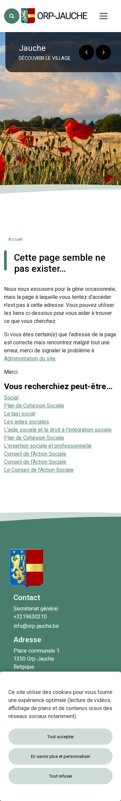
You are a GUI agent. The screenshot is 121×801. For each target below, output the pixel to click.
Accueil (15, 239)
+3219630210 (30, 616)
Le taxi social (19, 414)
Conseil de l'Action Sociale (35, 454)
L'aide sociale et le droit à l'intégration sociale (58, 430)
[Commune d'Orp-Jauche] (54, 16)
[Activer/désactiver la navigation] (103, 16)
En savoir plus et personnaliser (60, 756)
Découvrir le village (45, 58)
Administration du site (29, 358)
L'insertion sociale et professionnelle (48, 446)
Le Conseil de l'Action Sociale (39, 470)
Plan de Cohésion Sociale (34, 406)
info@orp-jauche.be (36, 626)
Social (11, 397)
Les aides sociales (26, 422)
